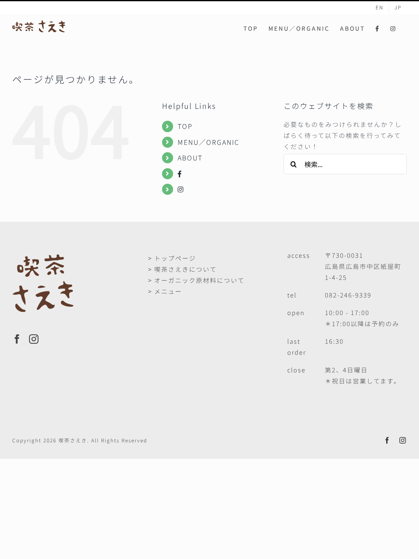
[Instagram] (34, 339)
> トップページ (172, 258)
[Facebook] (17, 339)
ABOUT (190, 157)
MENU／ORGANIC (208, 142)
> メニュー (165, 291)
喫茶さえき (73, 440)
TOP (185, 126)
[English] (379, 7)
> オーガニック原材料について (196, 280)
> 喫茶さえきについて (182, 269)
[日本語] (398, 7)
